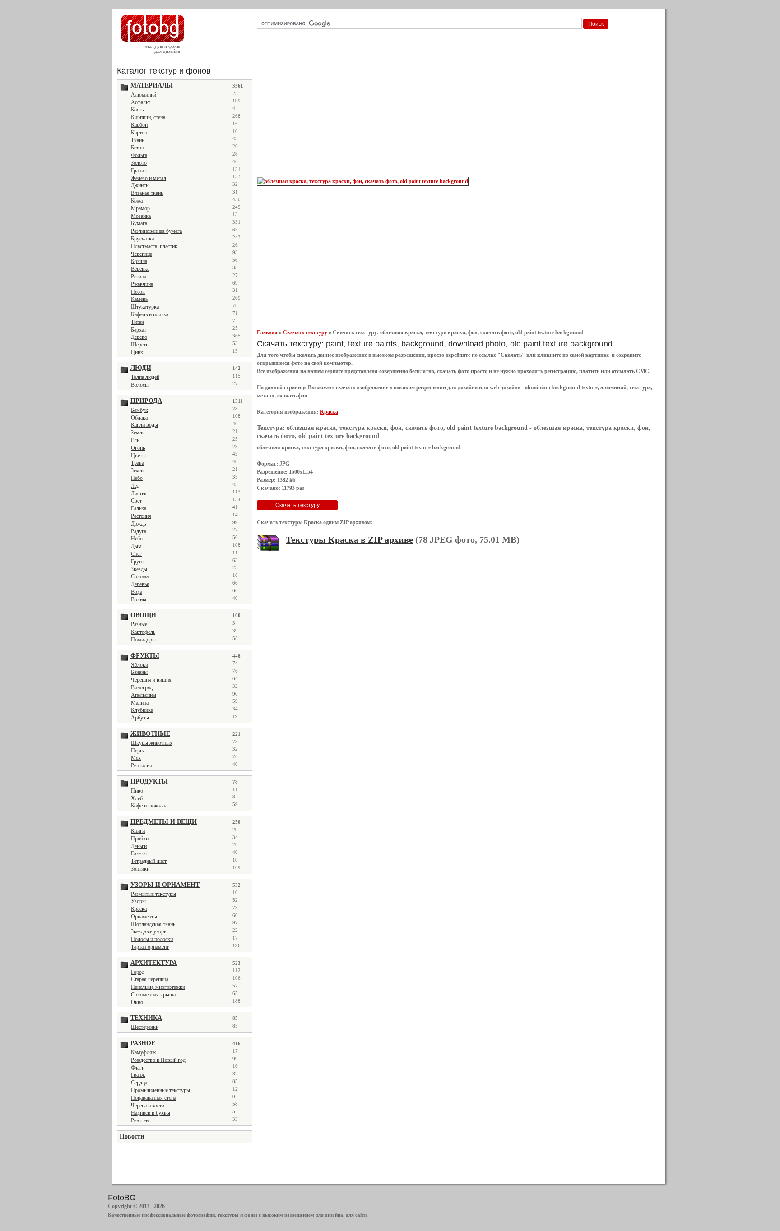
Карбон (139, 125)
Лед (135, 486)
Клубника (142, 710)
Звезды (139, 569)
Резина (138, 276)
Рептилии (141, 765)
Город (137, 972)
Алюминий (143, 95)
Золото (139, 163)
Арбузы (140, 718)
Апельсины (143, 695)
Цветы (138, 455)
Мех (136, 758)
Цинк (137, 352)
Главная (267, 332)
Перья (138, 750)
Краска (139, 909)
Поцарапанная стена (153, 1098)
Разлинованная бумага (156, 231)
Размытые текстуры (153, 894)
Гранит (138, 170)
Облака (139, 418)
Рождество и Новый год (158, 1060)
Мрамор (140, 208)
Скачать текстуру (305, 332)
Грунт (137, 561)
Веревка (140, 269)
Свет (136, 501)
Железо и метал (148, 178)
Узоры (138, 901)
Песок (138, 292)
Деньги (139, 846)
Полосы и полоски (152, 939)
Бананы (139, 672)
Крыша (139, 261)
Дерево (139, 337)
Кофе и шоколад (149, 805)
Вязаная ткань (147, 193)
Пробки (140, 838)
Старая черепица (149, 979)
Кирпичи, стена (148, 117)
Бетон (137, 147)
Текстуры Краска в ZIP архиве (349, 539)
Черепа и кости (147, 1105)
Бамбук (139, 410)
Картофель (143, 632)
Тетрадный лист (149, 861)
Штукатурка (145, 307)
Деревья (140, 584)
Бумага (139, 223)
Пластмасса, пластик (154, 246)
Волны (138, 599)
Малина (140, 703)
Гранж (138, 1075)
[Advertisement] (458, 105)
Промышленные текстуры (160, 1090)
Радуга (138, 531)
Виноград (142, 687)
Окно (137, 1002)
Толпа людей (145, 377)
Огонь (138, 448)
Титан (137, 322)
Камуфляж (143, 1052)
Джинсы (140, 185)
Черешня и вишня (151, 680)
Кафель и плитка (149, 314)
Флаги (137, 1068)
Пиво (137, 791)
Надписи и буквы (150, 1113)
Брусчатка (142, 238)
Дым (136, 546)
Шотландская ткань (153, 924)
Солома (140, 576)
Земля (138, 432)
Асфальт (140, 102)
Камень (139, 299)
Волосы (140, 385)
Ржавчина (142, 284)
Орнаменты (144, 916)
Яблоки (139, 665)
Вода (136, 592)
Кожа (137, 201)
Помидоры (143, 639)
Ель (135, 440)
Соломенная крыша (153, 994)
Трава (137, 463)
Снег (136, 554)
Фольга (139, 155)
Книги (138, 831)
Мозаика (141, 216)
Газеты (139, 853)
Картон (139, 132)
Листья (139, 493)
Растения (141, 516)
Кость (137, 109)
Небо (137, 478)
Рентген (140, 1120)
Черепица (141, 254)
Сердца (139, 1082)
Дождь (138, 524)
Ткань (137, 140)
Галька (138, 508)
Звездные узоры (149, 931)
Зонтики (140, 869)
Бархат (138, 330)
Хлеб (137, 798)
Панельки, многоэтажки (158, 987)
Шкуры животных (151, 743)
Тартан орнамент (150, 947)
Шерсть (139, 344)
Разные (139, 624)
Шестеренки (144, 1027)
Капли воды (144, 425)
